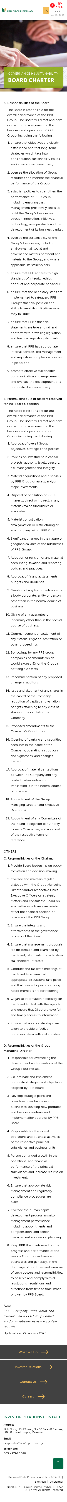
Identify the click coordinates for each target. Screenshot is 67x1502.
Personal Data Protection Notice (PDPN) (34, 1477)
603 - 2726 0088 (15, 1453)
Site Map (41, 1481)
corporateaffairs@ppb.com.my (23, 1443)
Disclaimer (56, 1481)
